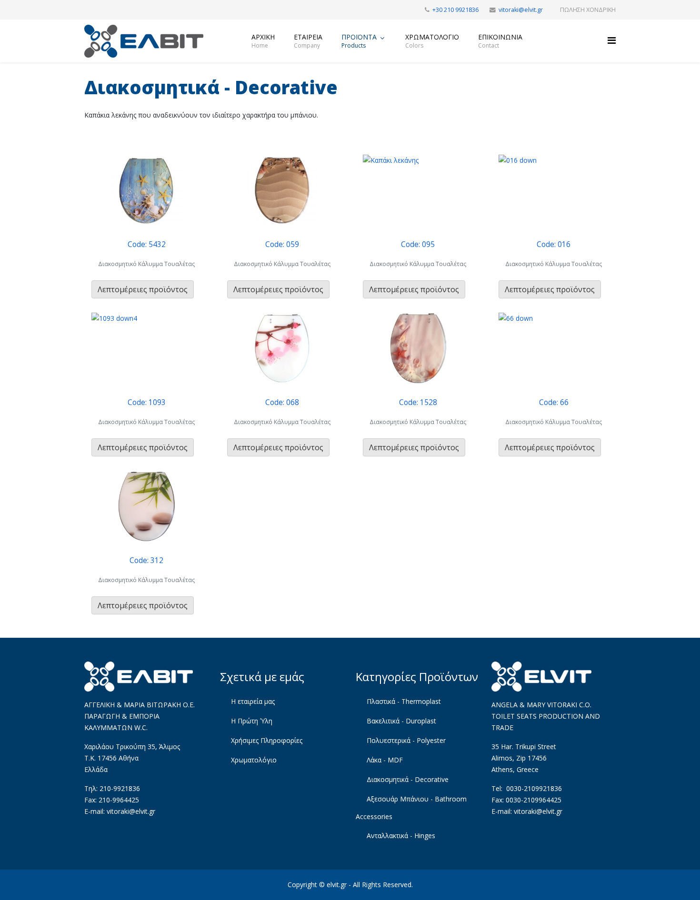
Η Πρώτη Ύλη (250, 720)
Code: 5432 (147, 244)
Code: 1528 (418, 402)
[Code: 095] (418, 160)
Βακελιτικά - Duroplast (400, 720)
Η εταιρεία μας (252, 701)
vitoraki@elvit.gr (521, 10)
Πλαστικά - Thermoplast (403, 701)
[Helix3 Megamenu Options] (612, 40)
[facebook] (87, 9)
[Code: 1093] (146, 318)
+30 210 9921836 (455, 10)
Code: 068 (282, 402)
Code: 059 (282, 244)
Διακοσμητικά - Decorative (407, 779)
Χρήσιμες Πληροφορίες (265, 740)
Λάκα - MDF (384, 759)
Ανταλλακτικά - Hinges (400, 835)
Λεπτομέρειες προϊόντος (143, 289)
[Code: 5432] (146, 190)
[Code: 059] (282, 190)
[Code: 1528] (418, 348)
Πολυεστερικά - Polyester (405, 740)
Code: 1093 (147, 402)
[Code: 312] (146, 506)
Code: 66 (554, 402)
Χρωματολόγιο (253, 759)
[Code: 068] (282, 348)
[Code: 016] (554, 160)
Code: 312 (146, 560)
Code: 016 (553, 244)
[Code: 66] (554, 318)
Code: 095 (418, 244)
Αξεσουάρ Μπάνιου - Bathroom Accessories (411, 807)
